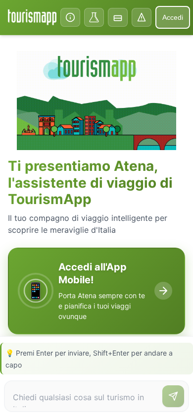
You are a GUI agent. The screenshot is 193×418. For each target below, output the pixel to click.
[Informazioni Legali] (70, 17)
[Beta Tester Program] (94, 17)
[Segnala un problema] (141, 17)
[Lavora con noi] (118, 17)
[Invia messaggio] (173, 396)
